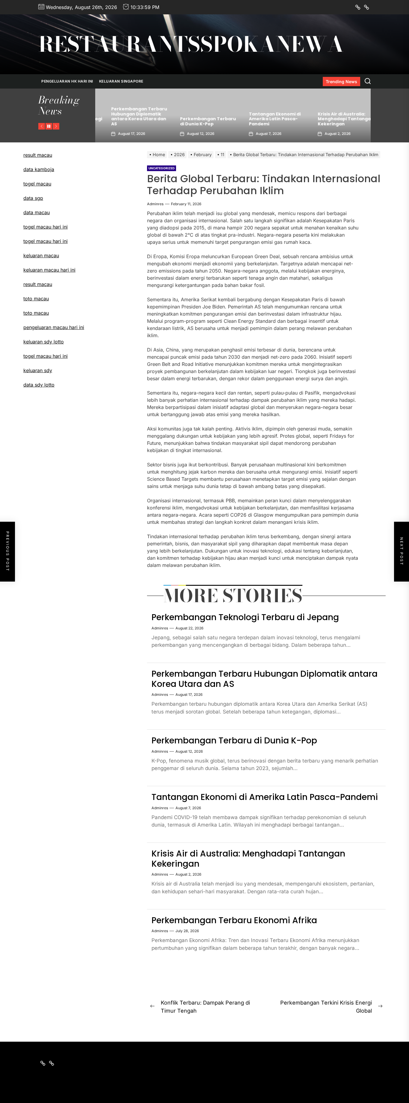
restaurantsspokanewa (191, 44)
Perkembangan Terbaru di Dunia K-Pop (197, 121)
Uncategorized (162, 168)
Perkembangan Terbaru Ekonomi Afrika (234, 920)
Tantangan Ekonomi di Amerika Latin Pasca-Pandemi (263, 119)
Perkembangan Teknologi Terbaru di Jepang (245, 617)
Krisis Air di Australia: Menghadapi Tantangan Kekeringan (334, 119)
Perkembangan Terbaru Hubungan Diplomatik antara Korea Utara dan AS (128, 116)
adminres (155, 204)
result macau (37, 155)
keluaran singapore (121, 81)
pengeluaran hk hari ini (67, 81)
